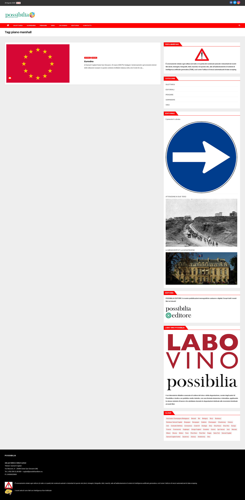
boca (211, 418)
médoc (181, 433)
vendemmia (201, 436)
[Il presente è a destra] (201, 157)
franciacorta (177, 429)
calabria (203, 422)
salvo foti (217, 433)
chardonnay (222, 422)
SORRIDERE (31, 25)
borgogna (187, 422)
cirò (167, 426)
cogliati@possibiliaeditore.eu (33, 471)
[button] (239, 25)
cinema (230, 422)
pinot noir (202, 433)
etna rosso (217, 426)
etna (210, 426)
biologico (205, 418)
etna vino (226, 426)
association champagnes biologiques (177, 418)
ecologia (204, 426)
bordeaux (218, 418)
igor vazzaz (221, 429)
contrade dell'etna (176, 426)
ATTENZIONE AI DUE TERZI (176, 196)
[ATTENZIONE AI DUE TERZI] (201, 223)
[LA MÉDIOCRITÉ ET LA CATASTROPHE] (201, 268)
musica (175, 433)
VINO (53, 25)
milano (168, 433)
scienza (193, 436)
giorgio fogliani (196, 429)
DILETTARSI (18, 25)
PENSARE (43, 25)
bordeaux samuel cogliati (174, 422)
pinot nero (194, 433)
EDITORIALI (87, 57)
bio (199, 418)
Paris (186, 433)
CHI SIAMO (63, 25)
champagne (212, 422)
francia (168, 429)
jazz (228, 429)
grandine (206, 429)
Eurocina (88, 61)
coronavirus (188, 426)
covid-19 (197, 426)
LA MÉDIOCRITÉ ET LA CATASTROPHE (180, 250)
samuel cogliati (226, 433)
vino (208, 436)
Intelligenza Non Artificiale (43, 490)
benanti (193, 418)
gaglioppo (186, 429)
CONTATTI (87, 25)
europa (233, 426)
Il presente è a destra (173, 119)
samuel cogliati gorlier (173, 436)
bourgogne (195, 422)
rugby (209, 433)
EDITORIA (75, 25)
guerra (213, 429)
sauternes (186, 436)
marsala (234, 429)
